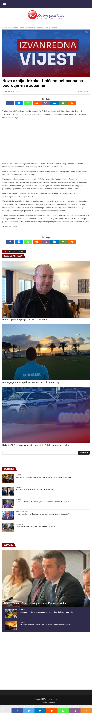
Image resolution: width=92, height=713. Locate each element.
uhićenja (13, 252)
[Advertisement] (46, 140)
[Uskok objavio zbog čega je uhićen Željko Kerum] (46, 289)
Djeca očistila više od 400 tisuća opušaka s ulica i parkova (36, 526)
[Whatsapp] (28, 103)
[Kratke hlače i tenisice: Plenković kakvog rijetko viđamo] (8, 491)
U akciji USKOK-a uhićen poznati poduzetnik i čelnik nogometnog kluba (35, 445)
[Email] (63, 103)
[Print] (72, 103)
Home (4, 27)
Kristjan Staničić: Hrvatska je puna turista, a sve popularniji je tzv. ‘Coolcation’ (42, 514)
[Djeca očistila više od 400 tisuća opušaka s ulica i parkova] (8, 527)
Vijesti (10, 27)
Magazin (19, 487)
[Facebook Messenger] (19, 103)
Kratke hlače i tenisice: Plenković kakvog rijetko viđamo (35, 489)
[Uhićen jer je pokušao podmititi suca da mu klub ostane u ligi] (46, 352)
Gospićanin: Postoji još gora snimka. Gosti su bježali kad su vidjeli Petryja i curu (43, 477)
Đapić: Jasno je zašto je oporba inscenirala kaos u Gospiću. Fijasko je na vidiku (46, 612)
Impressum (53, 699)
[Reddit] (37, 103)
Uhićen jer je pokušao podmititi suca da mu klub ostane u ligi (30, 382)
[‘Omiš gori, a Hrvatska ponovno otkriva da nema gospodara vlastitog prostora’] (11, 625)
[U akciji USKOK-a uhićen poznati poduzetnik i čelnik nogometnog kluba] (46, 415)
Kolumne (22, 610)
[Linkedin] (54, 103)
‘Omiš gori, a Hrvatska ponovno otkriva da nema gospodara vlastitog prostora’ (46, 624)
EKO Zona (19, 524)
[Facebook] (10, 103)
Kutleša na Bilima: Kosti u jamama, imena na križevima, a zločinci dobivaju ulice (43, 502)
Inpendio (51, 702)
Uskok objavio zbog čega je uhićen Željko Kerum (25, 319)
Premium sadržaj (22, 512)
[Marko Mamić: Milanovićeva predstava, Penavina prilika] (46, 578)
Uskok (22, 252)
